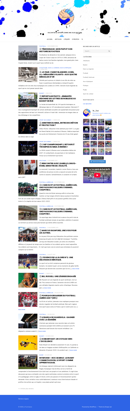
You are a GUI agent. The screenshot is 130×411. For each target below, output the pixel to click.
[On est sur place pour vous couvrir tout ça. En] (108, 137)
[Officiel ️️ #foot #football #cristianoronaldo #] (94, 151)
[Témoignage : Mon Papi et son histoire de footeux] (27, 53)
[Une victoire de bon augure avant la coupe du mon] (86, 137)
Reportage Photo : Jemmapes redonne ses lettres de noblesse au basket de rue (57, 98)
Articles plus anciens (27, 389)
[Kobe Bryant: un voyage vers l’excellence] (27, 342)
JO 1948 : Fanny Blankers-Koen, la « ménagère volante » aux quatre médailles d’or (58, 74)
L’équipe (67, 39)
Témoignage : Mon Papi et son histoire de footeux (55, 50)
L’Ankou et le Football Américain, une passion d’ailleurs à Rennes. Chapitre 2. (58, 187)
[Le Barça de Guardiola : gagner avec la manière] (27, 321)
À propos (75, 39)
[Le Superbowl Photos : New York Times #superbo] (101, 137)
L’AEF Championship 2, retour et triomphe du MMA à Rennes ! (57, 145)
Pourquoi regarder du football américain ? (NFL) (57, 296)
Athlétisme (43, 68)
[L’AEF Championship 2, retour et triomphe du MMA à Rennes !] (27, 148)
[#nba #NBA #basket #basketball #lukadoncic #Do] (101, 151)
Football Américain (46, 182)
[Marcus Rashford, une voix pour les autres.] (27, 234)
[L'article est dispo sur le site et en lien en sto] (94, 122)
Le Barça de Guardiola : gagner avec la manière (57, 318)
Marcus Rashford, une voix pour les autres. (58, 231)
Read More (75, 268)
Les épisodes (87, 104)
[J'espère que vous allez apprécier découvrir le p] (94, 137)
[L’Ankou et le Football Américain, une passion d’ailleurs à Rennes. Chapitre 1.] (27, 213)
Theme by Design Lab (105, 407)
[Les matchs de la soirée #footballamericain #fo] (108, 144)
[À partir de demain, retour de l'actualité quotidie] (108, 129)
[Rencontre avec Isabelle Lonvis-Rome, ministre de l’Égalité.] (27, 167)
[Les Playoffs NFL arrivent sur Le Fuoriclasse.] (86, 151)
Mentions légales (23, 399)
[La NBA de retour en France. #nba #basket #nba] (86, 144)
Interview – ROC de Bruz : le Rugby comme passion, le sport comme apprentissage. (56, 360)
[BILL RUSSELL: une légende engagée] (27, 280)
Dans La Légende (53, 68)
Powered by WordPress (89, 407)
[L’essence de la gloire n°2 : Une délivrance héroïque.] (27, 261)
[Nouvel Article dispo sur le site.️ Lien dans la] (86, 122)
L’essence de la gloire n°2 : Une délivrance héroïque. (56, 258)
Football (42, 46)
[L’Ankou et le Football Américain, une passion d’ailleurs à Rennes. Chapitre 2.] (27, 189)
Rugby (41, 355)
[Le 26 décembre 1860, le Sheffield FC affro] (108, 151)
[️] (86, 129)
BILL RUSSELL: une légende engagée (59, 276)
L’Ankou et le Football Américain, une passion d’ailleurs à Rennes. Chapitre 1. (58, 211)
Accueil (50, 39)
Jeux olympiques (65, 68)
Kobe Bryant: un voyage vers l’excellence (55, 340)
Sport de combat (45, 120)
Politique (42, 160)
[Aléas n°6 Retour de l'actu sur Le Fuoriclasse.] (101, 129)
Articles (58, 39)
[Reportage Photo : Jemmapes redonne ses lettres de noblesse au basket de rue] (27, 100)
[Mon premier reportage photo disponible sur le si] (101, 122)
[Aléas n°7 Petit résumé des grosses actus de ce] (94, 129)
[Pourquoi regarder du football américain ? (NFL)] (27, 299)
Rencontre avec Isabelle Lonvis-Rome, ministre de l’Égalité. (57, 164)
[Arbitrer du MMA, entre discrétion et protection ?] (27, 126)
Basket (41, 93)
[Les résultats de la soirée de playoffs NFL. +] (101, 144)
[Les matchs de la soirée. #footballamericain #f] (94, 144)
